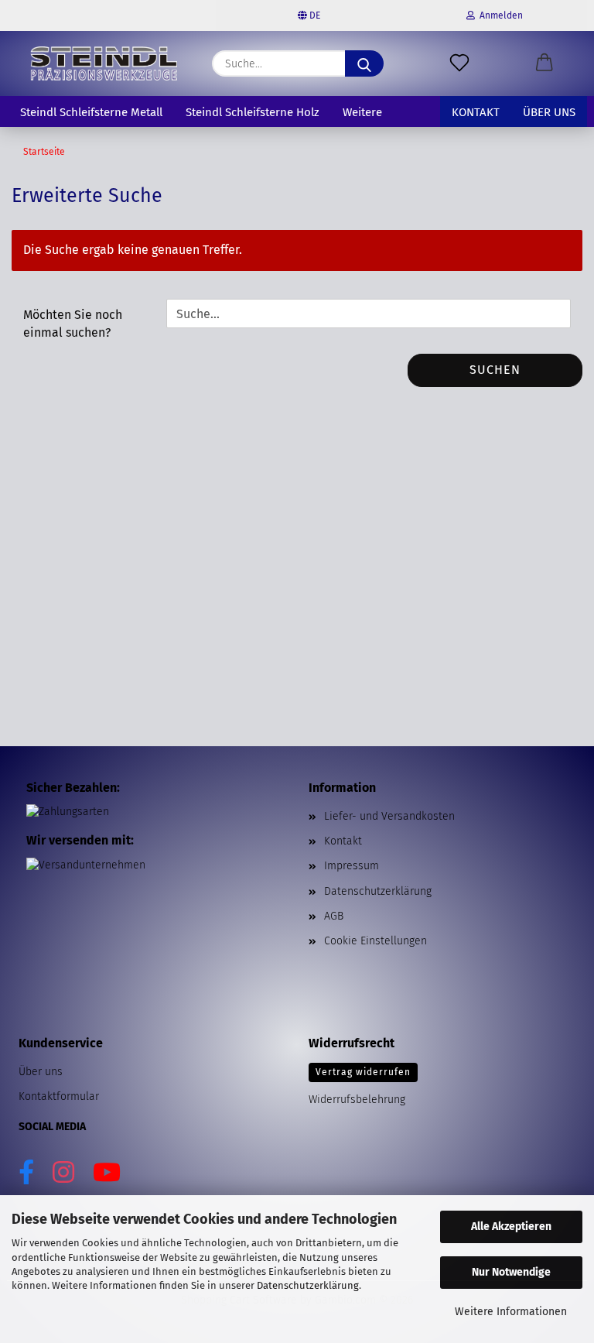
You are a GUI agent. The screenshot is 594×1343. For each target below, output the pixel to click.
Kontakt (476, 112)
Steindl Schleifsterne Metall (91, 112)
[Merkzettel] (459, 63)
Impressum (351, 865)
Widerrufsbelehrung (357, 1099)
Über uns (549, 112)
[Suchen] (364, 63)
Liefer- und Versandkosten (389, 816)
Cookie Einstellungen (375, 940)
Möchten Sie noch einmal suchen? (72, 323)
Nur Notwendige (511, 1272)
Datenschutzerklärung (308, 1285)
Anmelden (499, 15)
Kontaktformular (59, 1096)
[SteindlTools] (104, 63)
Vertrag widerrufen (363, 1072)
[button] (544, 63)
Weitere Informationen (511, 1311)
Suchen (495, 369)
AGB (333, 916)
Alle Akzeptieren (511, 1226)
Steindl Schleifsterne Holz (252, 112)
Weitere (362, 112)
